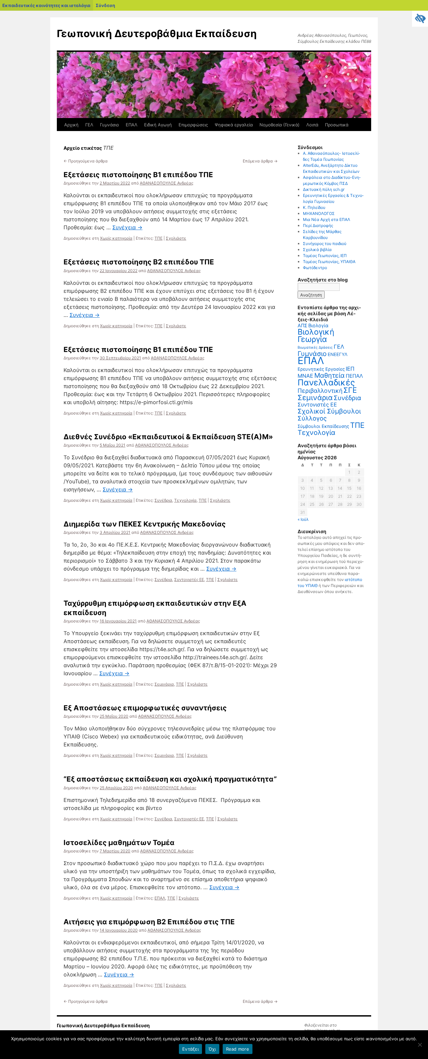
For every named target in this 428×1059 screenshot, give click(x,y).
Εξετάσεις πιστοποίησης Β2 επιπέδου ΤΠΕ (139, 262)
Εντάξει (190, 1049)
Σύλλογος (312, 418)
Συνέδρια (163, 500)
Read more (237, 1049)
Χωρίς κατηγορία (116, 238)
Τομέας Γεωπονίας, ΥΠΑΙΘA (329, 261)
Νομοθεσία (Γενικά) (279, 124)
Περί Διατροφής (318, 225)
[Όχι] (419, 1044)
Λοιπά (312, 124)
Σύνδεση (105, 5)
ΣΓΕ (350, 389)
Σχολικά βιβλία (317, 249)
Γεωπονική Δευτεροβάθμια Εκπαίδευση (157, 33)
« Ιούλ (303, 519)
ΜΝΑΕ (305, 376)
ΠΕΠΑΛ (354, 376)
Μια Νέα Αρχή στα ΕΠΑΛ (326, 219)
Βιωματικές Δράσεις (315, 347)
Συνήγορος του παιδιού (324, 243)
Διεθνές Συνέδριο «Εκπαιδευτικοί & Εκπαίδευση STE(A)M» (168, 437)
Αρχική (71, 124)
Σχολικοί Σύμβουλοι (329, 411)
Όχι (212, 1049)
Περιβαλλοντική (320, 390)
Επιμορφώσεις (193, 124)
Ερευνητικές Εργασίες (321, 369)
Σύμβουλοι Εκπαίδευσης (323, 426)
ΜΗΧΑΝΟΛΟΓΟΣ (319, 213)
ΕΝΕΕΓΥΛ (337, 354)
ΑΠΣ (302, 325)
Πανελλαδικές (326, 382)
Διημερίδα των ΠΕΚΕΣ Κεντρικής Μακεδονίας (145, 524)
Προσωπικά (336, 124)
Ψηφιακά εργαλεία (234, 124)
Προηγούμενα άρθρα (86, 160)
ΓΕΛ (89, 124)
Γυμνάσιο (109, 124)
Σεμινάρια (164, 684)
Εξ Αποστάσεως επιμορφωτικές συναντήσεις (145, 708)
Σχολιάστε (176, 238)
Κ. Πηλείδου (314, 207)
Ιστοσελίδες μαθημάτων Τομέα (119, 842)
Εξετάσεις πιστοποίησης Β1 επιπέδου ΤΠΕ (138, 174)
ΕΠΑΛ (131, 124)
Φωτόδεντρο (315, 267)
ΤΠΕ (158, 238)
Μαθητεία (329, 375)
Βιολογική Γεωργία (316, 335)
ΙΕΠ (350, 368)
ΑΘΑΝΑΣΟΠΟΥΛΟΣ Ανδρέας (166, 183)
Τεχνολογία (185, 500)
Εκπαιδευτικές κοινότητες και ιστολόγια (46, 5)
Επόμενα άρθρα (260, 160)
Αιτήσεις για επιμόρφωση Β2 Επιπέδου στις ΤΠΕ (149, 922)
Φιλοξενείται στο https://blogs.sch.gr (322, 1028)
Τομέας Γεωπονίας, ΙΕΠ (325, 255)
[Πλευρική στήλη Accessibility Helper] (420, 19)
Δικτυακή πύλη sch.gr (323, 189)
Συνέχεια (127, 227)
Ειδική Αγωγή (158, 124)
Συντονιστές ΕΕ (189, 579)
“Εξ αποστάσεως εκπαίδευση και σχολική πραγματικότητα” (170, 779)
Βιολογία (318, 325)
